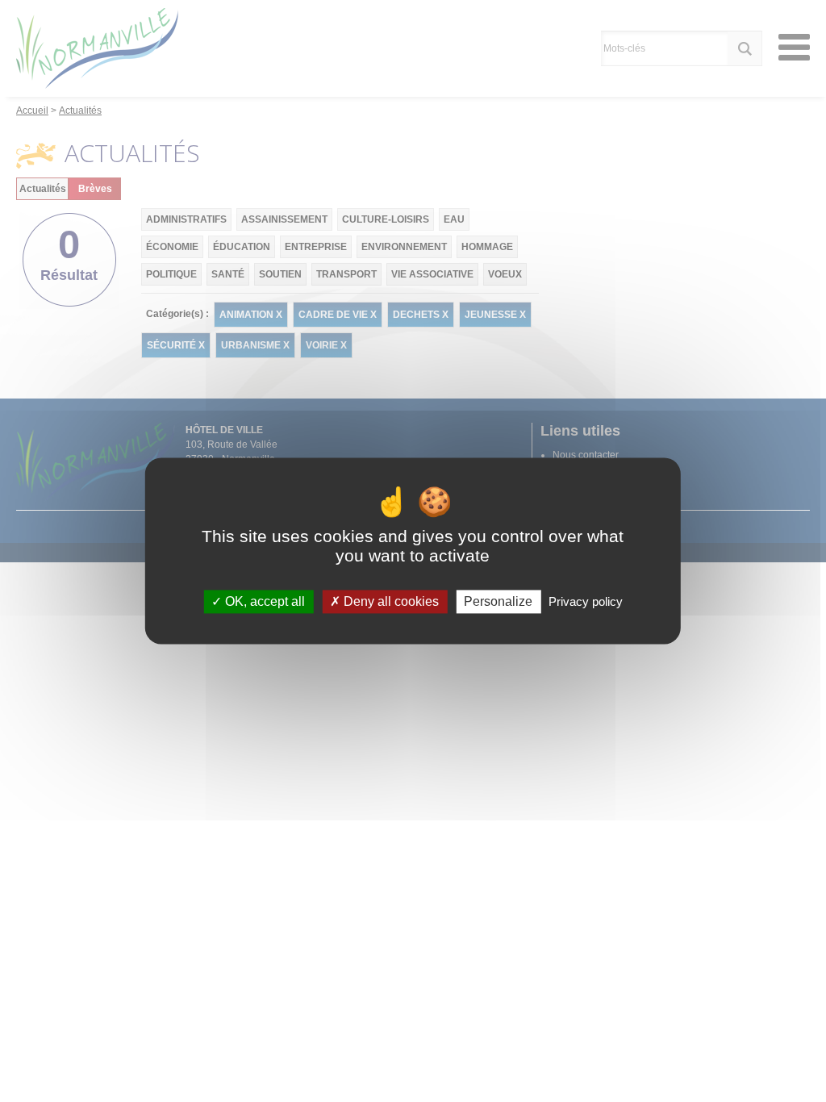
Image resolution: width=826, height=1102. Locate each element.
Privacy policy (586, 601)
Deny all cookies (389, 601)
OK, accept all (263, 601)
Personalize (498, 601)
